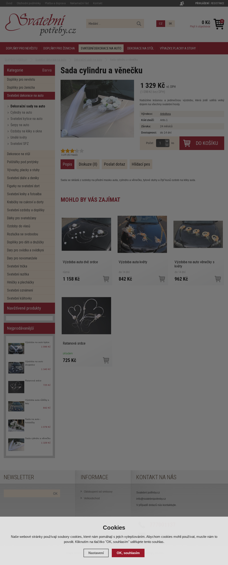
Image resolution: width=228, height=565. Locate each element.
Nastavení (96, 553)
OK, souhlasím (128, 553)
